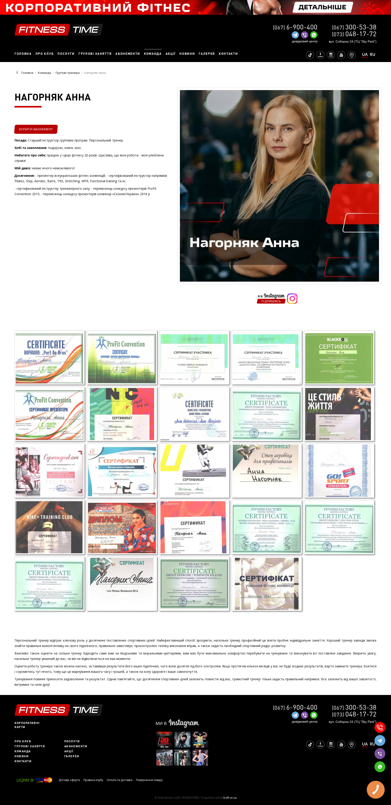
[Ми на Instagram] (331, 55)
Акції (69, 751)
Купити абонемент (36, 129)
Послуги (72, 741)
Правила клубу (93, 780)
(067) (354, 27)
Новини (21, 756)
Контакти (22, 761)
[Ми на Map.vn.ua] (351, 55)
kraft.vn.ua (230, 798)
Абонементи (75, 746)
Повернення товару (149, 780)
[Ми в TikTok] (310, 55)
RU (372, 54)
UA (365, 54)
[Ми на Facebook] (320, 55)
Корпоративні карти (27, 725)
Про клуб (22, 741)
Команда (22, 751)
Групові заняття (29, 746)
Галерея (71, 756)
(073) (354, 34)
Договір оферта (69, 780)
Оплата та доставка (119, 780)
